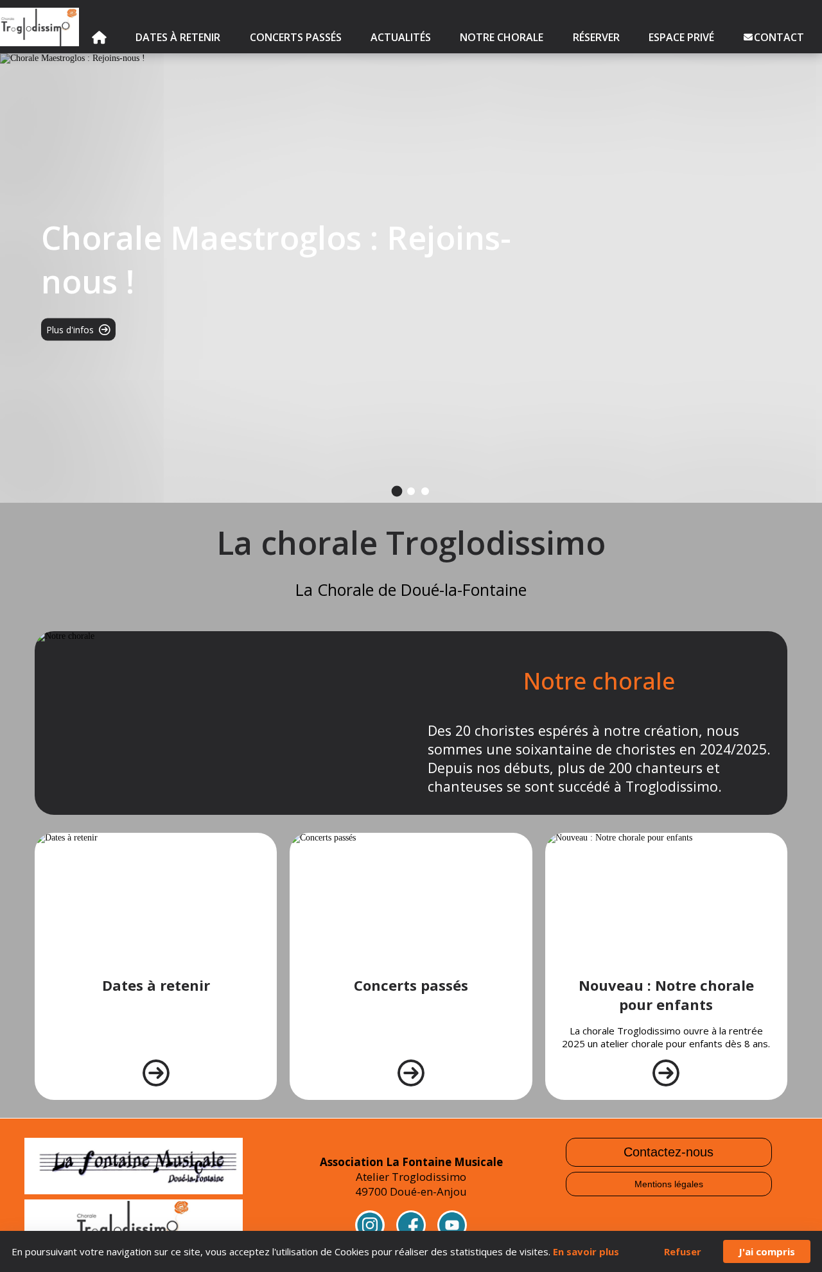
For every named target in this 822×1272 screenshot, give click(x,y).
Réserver (596, 37)
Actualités (401, 37)
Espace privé (681, 37)
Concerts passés (296, 37)
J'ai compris (767, 1251)
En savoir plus (586, 1251)
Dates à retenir (178, 37)
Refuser (682, 1251)
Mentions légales (668, 1184)
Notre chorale (501, 37)
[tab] (397, 491)
